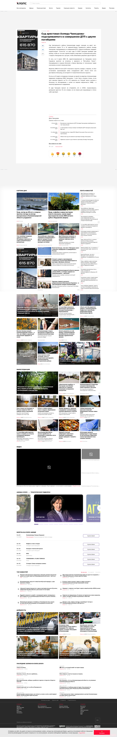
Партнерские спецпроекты (44, 707)
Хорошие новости (69, 8)
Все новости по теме (55, 143)
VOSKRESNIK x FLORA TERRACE (35, 558)
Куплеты (88, 8)
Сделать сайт (55, 700)
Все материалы (21, 8)
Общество (19, 708)
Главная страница (63, 706)
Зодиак (80, 8)
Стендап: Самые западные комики (36, 563)
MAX (81, 708)
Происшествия (41, 8)
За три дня (84, 572)
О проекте (63, 700)
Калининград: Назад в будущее (35, 535)
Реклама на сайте (45, 700)
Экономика (19, 712)
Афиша (31, 8)
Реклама (111, 8)
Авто (18, 710)
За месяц (97, 572)
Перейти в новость (77, 485)
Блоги (51, 8)
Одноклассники (84, 710)
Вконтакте (83, 706)
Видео (104, 8)
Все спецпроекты (42, 706)
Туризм (58, 8)
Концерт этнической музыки (34, 548)
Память (96, 8)
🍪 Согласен (101, 732)
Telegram (82, 707)
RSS (81, 714)
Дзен (81, 712)
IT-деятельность (72, 700)
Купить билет (91, 536)
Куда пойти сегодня (64, 707)
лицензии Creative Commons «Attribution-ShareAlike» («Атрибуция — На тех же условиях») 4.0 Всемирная (79, 726)
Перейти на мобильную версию (24, 722)
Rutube (82, 711)
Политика (19, 711)
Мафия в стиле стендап (33, 543)
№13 (27, 553)
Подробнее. (82, 733)
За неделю (91, 572)
